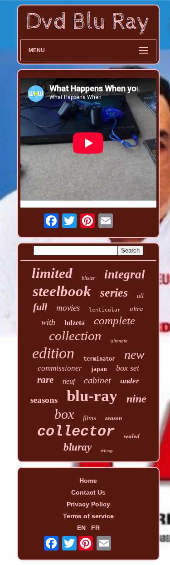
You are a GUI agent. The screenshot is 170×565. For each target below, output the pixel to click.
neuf (69, 381)
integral (124, 274)
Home (88, 480)
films (89, 417)
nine (136, 399)
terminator (99, 359)
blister (88, 278)
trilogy (107, 450)
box (64, 413)
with (48, 322)
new (134, 354)
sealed (132, 436)
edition (53, 353)
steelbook (62, 291)
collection (75, 335)
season (113, 418)
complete (114, 320)
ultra (136, 308)
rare (45, 379)
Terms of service (88, 516)
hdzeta (74, 323)
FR (95, 527)
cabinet (97, 380)
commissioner (60, 368)
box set (127, 367)
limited (52, 273)
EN (81, 527)
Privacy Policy (88, 504)
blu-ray (92, 396)
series (114, 292)
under (129, 381)
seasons (44, 400)
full (40, 306)
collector (76, 431)
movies (68, 307)
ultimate (119, 340)
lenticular (105, 310)
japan (99, 369)
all (140, 295)
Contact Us (88, 492)
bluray (77, 447)
